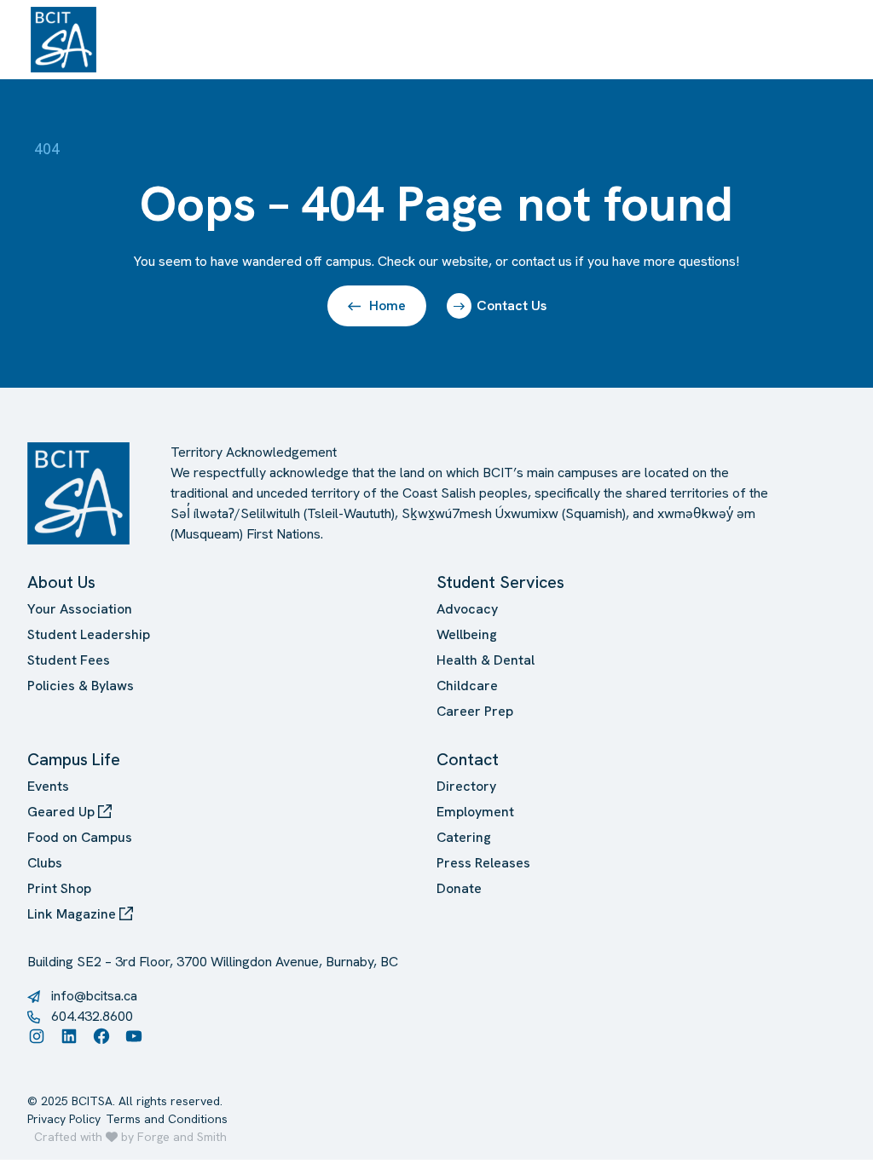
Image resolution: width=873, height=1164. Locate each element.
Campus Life (73, 759)
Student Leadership (88, 634)
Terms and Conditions (167, 1119)
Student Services (500, 582)
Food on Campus (79, 837)
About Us (61, 582)
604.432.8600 (92, 1016)
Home (387, 305)
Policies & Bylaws (80, 685)
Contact (467, 759)
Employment (475, 812)
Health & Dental (485, 660)
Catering (463, 837)
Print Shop (59, 888)
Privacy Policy (64, 1119)
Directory (466, 786)
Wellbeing (466, 634)
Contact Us (511, 305)
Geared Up (62, 812)
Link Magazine (73, 914)
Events (48, 786)
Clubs (44, 863)
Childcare (467, 685)
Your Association (79, 609)
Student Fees (68, 660)
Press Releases (483, 863)
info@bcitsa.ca (94, 996)
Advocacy (467, 609)
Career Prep (474, 711)
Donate (459, 888)
